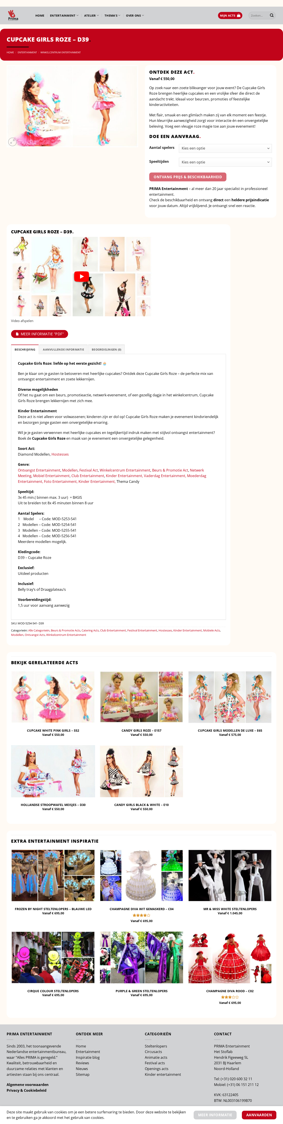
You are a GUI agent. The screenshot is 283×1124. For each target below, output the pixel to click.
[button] (230, 15)
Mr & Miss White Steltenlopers (230, 909)
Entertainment (62, 15)
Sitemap (83, 1074)
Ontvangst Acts (35, 635)
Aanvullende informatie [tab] (63, 349)
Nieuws (82, 1068)
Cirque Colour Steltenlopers (53, 991)
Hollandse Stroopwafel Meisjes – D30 (53, 805)
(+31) (225, 1078)
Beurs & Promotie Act (170, 470)
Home (39, 15)
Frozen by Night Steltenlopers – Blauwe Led (53, 909)
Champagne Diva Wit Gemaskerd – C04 (142, 909)
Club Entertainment (87, 475)
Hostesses (60, 454)
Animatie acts (156, 1057)
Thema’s (111, 15)
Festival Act (88, 470)
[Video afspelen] (81, 276)
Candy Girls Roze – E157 (141, 731)
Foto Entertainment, (61, 481)
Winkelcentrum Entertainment (60, 52)
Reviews (82, 1063)
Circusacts (153, 1051)
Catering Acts (90, 630)
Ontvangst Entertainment (39, 470)
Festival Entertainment (142, 630)
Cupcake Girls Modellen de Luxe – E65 (230, 731)
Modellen (70, 470)
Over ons (133, 15)
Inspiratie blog (88, 1057)
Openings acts (156, 1068)
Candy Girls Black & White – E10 (141, 805)
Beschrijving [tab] (25, 349)
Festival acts (155, 1063)
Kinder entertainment (163, 1074)
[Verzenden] (271, 15)
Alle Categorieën (39, 630)
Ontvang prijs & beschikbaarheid (188, 177)
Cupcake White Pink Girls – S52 (53, 731)
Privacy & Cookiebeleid (26, 1090)
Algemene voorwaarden (28, 1084)
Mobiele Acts (211, 630)
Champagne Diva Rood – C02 (230, 991)
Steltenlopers (156, 1046)
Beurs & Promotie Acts (65, 630)
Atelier (90, 15)
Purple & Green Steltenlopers (142, 991)
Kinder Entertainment (187, 630)
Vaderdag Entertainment (164, 475)
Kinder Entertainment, (125, 475)
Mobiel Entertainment (51, 475)
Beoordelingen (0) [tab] (106, 349)
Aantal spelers (161, 147)
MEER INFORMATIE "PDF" (42, 334)
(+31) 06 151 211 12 (243, 1084)
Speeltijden (159, 161)
